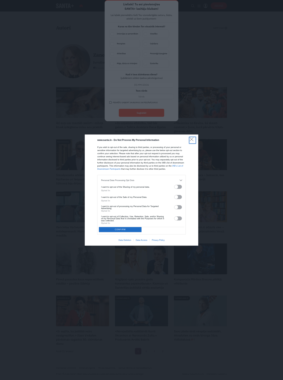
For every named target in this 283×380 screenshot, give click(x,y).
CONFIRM (120, 229)
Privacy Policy (158, 240)
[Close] (192, 140)
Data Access (141, 240)
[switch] (178, 187)
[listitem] (141, 180)
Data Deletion (125, 240)
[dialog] (141, 190)
